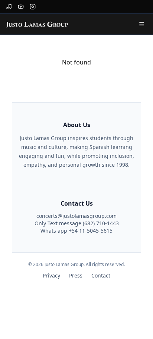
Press (75, 275)
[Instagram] (33, 7)
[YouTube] (21, 7)
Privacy (51, 275)
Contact (100, 275)
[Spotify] (9, 7)
